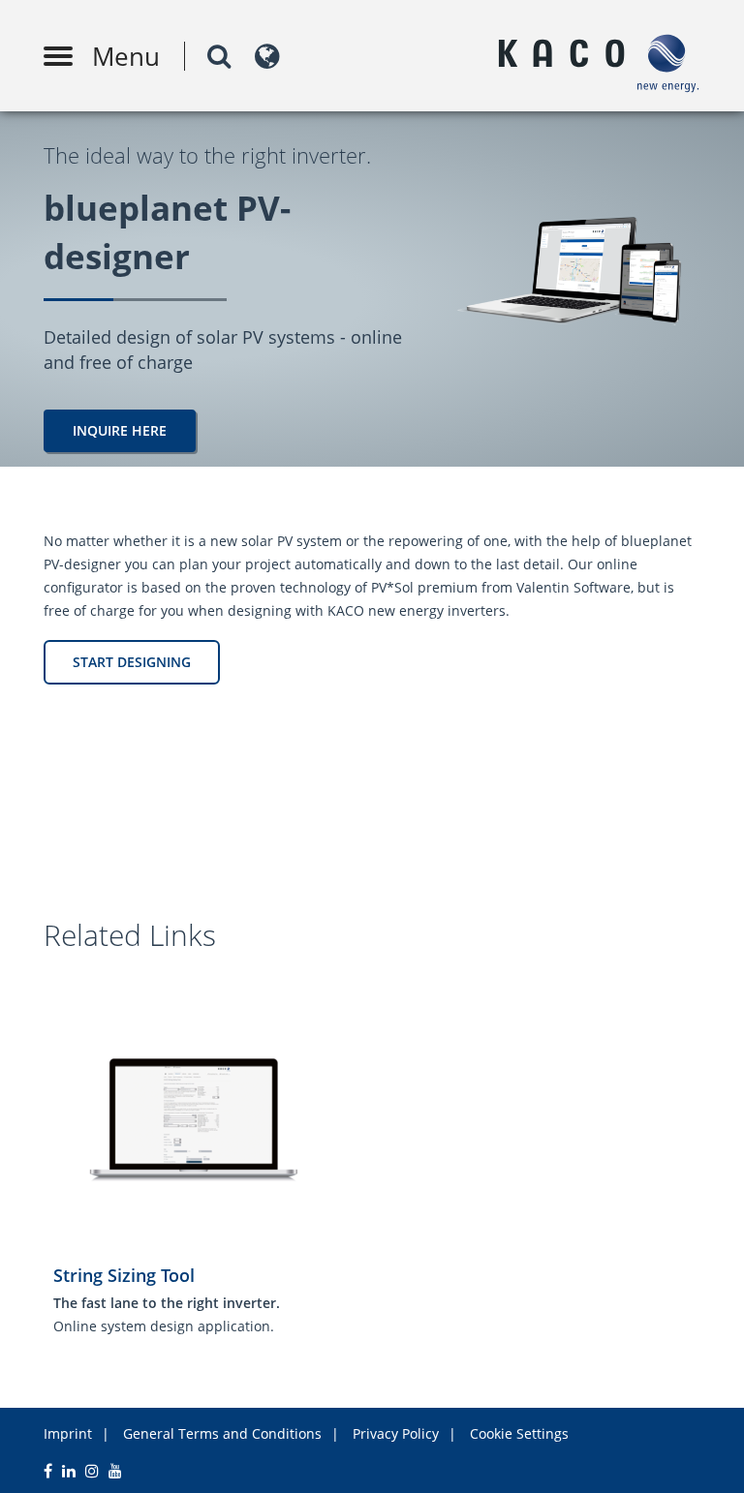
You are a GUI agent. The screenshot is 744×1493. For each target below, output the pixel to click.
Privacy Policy (396, 1433)
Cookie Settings (519, 1433)
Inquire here (120, 430)
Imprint (68, 1433)
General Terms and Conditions (222, 1433)
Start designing (132, 662)
